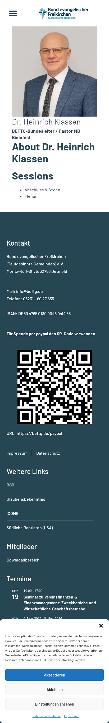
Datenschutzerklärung (47, 716)
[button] (101, 625)
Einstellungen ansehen (54, 704)
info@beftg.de (29, 291)
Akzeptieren (54, 675)
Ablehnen (55, 689)
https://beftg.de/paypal (39, 433)
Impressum (71, 716)
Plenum (32, 196)
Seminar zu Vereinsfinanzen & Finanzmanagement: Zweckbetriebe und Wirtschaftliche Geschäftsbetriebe (60, 602)
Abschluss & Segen (42, 189)
